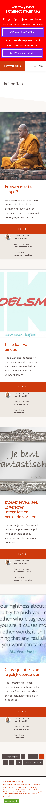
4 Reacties (19, 738)
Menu (40, 66)
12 (20, 761)
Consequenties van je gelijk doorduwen (22, 672)
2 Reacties (19, 413)
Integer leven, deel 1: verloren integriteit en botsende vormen (21, 509)
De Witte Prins (13, 66)
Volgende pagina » (32, 762)
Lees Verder (28, 231)
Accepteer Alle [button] (11, 801)
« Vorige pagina (11, 756)
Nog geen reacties (23, 255)
